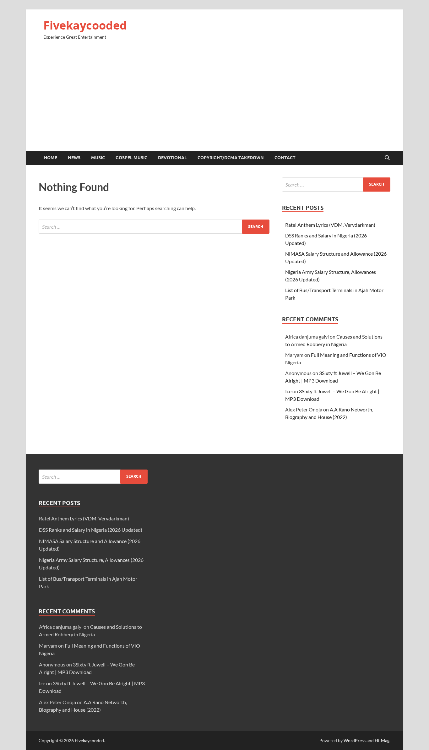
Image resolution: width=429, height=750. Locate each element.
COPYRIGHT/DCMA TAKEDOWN (231, 157)
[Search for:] (154, 227)
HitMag (382, 740)
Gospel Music (131, 157)
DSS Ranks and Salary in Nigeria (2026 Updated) (90, 530)
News (74, 157)
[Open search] (387, 158)
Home (50, 157)
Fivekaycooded (85, 25)
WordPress (355, 740)
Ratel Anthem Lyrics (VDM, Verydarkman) (330, 225)
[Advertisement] (214, 98)
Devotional (172, 157)
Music (98, 157)
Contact (285, 157)
